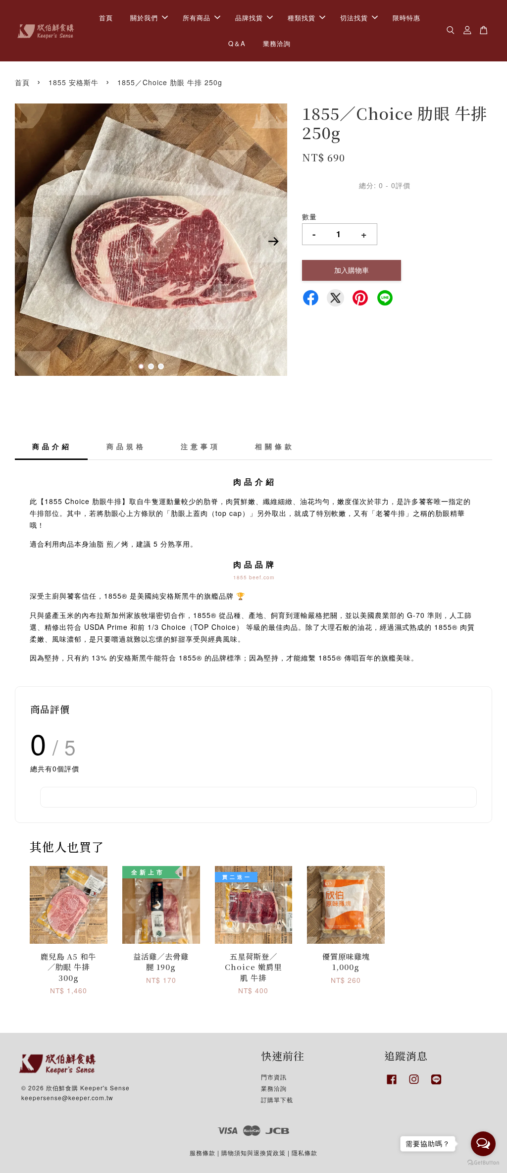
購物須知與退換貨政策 (253, 1152)
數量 (309, 216)
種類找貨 (301, 17)
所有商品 (196, 17)
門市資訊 (274, 1076)
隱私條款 (304, 1152)
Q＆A (237, 43)
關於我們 (144, 17)
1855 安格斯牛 (74, 82)
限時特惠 (406, 17)
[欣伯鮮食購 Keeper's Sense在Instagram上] (413, 1084)
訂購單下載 (277, 1099)
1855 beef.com (253, 577)
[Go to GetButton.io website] (483, 1163)
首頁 (106, 17)
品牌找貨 (249, 17)
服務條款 (202, 1152)
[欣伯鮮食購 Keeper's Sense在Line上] (436, 1084)
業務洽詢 (277, 43)
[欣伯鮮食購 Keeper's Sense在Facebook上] (391, 1084)
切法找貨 (354, 17)
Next (273, 241)
